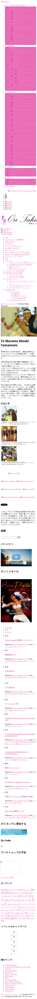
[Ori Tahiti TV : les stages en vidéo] (22, 191)
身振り (33, 918)
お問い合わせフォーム (21, 145)
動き (9, 916)
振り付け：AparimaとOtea (22, 102)
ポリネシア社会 (8, 910)
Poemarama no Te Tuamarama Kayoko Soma (26, 79)
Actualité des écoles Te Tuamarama (20, 264)
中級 (26, 913)
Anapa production (11, 965)
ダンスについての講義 (21, 113)
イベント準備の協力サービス (24, 115)
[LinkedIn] (15, 944)
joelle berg (27, 889)
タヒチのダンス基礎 (16, 24)
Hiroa (7, 978)
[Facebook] (15, 935)
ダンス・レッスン (15, 9)
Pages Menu (5, 2)
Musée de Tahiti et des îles (13, 983)
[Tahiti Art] (5, 230)
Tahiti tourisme (10, 989)
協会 (13, 915)
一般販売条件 (18, 165)
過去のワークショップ (17, 169)
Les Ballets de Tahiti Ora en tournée (17, 782)
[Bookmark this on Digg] (25, 481)
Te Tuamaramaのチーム (17, 52)
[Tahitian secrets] (6, 232)
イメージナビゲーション (18, 184)
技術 (12, 918)
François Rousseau (11, 974)
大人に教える (18, 14)
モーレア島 (16, 910)
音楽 (2, 920)
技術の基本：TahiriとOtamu (23, 29)
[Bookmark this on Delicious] (11, 489)
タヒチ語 (27, 900)
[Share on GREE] (14, 473)
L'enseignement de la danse (14, 273)
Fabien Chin (9, 972)
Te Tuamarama (10, 46)
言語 (28, 918)
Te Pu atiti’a (17, 62)
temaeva (16, 892)
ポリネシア (21, 907)
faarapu (10, 889)
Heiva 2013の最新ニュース (14, 811)
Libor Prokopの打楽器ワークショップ (19, 640)
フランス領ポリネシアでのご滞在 (17, 252)
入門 (5, 916)
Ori (32, 889)
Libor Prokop (17, 58)
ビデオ (7, 177)
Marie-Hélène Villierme (12, 981)
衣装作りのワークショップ (23, 111)
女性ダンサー (19, 916)
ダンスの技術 (18, 96)
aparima (4, 889)
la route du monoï (10, 980)
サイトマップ (10, 250)
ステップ (22, 895)
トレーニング (14, 904)
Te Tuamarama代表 (19, 68)
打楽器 (7, 918)
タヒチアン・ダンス (16, 44)
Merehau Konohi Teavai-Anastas (24, 60)
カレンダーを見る (7, 877)
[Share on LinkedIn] (8, 481)
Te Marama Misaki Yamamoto (23, 82)
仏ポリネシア (31, 913)
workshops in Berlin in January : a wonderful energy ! (17, 753)
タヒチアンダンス (14, 900)
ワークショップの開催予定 (23, 162)
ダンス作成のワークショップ (24, 105)
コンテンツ (9, 244)
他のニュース (14, 175)
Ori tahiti (5, 892)
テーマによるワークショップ (19, 94)
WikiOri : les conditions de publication (17, 254)
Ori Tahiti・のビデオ (16, 182)
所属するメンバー (19, 85)
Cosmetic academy (11, 970)
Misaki (9, 398)
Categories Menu (6, 234)
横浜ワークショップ (12, 768)
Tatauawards (9, 991)
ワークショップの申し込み (23, 147)
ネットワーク (14, 66)
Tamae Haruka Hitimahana (26, 74)
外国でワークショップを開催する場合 (19, 796)
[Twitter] (15, 949)
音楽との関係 (18, 35)
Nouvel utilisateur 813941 (20, 644)
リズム (23, 910)
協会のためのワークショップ (24, 141)
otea (12, 892)
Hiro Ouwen (9, 976)
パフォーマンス (28, 904)
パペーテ (3, 907)
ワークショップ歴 (11, 704)
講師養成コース (19, 22)
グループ (27, 892)
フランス (12, 907)
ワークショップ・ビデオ (18, 180)
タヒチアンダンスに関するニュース (22, 173)
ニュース (8, 167)
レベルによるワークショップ (20, 117)
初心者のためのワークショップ (24, 124)
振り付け (18, 918)
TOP (6, 237)
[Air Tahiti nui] (6, 228)
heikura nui (16, 889)
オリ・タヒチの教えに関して (15, 5)
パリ (7, 907)
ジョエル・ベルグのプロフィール (21, 7)
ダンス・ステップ (19, 37)
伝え (2, 916)
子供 (2, 918)
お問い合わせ (10, 186)
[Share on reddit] (28, 489)
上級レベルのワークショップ (24, 130)
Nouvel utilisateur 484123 (20, 708)
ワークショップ (10, 92)
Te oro (20, 892)
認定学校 (16, 76)
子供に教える (18, 16)
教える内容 (13, 64)
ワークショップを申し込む (19, 143)
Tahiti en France (10, 985)
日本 (24, 918)
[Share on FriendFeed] (27, 496)
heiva (21, 889)
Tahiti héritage (9, 987)
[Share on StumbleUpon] (10, 496)
